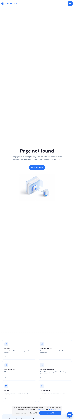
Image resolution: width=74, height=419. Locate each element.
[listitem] (19, 350)
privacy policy (41, 409)
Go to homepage (37, 167)
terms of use (52, 409)
